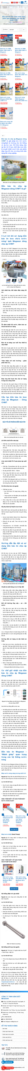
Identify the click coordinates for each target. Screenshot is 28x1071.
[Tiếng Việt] (12, 2)
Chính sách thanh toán (8, 1031)
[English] (14, 2)
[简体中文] (17, 2)
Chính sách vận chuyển (8, 1034)
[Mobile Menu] (22, 2)
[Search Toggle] (19, 2)
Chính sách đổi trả (7, 1037)
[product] (6, 89)
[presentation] (3, 815)
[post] (3, 1048)
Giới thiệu (5, 1028)
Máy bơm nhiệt (6, 834)
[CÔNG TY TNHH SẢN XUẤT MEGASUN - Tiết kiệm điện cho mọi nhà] (5, 2)
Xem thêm (13, 829)
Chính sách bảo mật (7, 1040)
